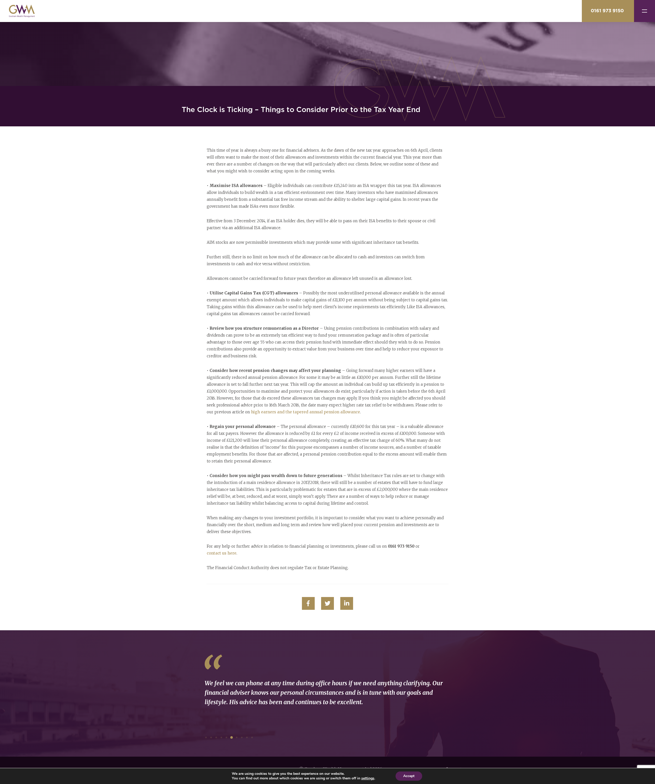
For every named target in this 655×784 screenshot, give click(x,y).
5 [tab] (226, 737)
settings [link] (367, 778)
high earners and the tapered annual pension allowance (305, 412)
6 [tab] (231, 737)
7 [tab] (236, 737)
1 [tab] (206, 737)
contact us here (221, 553)
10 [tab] (252, 737)
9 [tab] (247, 737)
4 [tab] (221, 737)
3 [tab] (216, 737)
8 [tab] (242, 737)
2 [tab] (211, 737)
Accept (408, 776)
